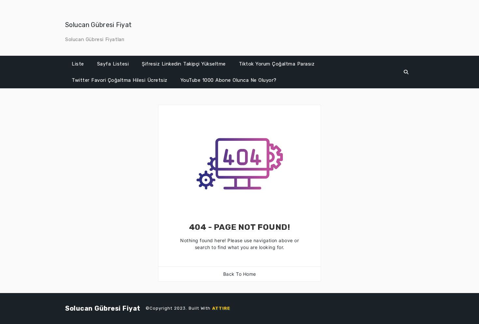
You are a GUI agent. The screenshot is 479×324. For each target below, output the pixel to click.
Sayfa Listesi (113, 64)
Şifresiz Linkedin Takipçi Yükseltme (184, 64)
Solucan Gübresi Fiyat (98, 25)
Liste (78, 64)
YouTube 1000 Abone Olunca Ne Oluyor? (229, 80)
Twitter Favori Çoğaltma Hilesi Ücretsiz (119, 80)
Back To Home (239, 274)
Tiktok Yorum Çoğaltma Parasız (277, 64)
